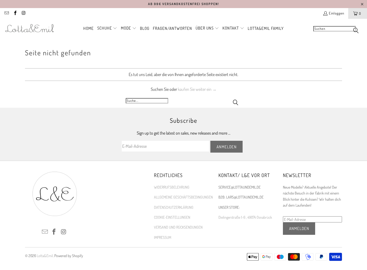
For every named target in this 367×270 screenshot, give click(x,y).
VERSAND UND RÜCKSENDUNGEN (178, 227)
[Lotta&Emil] (29, 28)
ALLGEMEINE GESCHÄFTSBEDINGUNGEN (183, 197)
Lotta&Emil (45, 255)
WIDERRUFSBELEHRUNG (171, 187)
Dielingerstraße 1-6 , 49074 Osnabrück (245, 217)
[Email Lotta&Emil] (6, 13)
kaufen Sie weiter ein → (197, 89)
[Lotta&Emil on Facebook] (14, 13)
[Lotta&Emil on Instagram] (23, 13)
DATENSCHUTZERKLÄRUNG (173, 207)
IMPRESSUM (162, 237)
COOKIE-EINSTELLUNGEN (172, 217)
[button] (107, 28)
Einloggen (336, 13)
